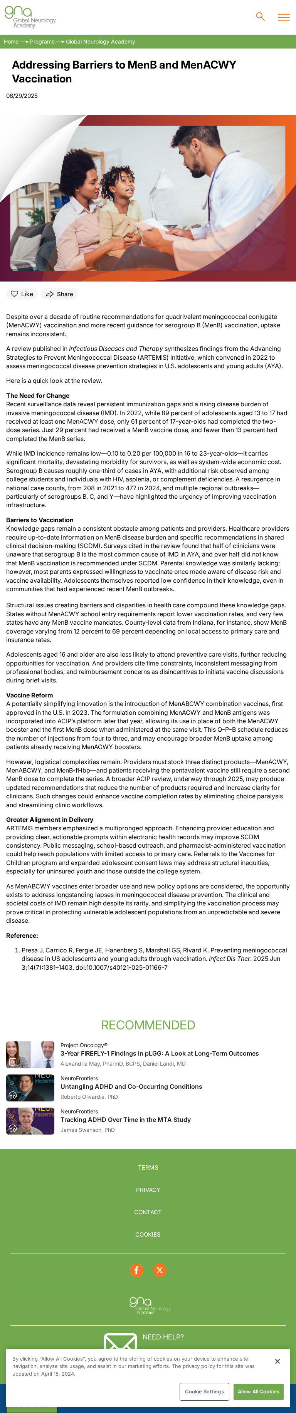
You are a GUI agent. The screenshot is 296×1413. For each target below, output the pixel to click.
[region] (148, 1378)
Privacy (148, 1189)
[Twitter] (159, 1270)
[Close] (277, 1361)
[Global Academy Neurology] (30, 17)
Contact (148, 1212)
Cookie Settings (204, 1391)
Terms (148, 1167)
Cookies (148, 1234)
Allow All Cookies (258, 1391)
